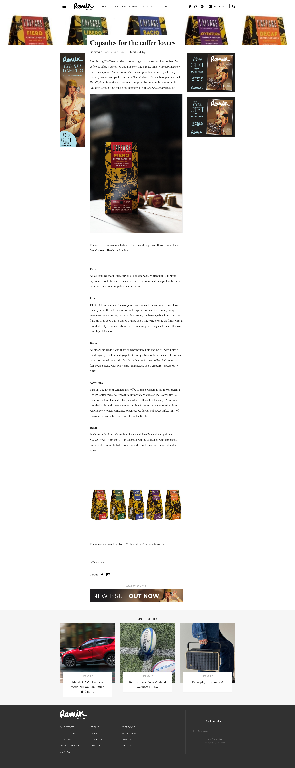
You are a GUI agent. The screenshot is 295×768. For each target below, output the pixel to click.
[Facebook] (189, 6)
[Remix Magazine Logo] (84, 6)
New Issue (105, 6)
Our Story (67, 727)
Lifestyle (148, 6)
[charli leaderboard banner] (136, 595)
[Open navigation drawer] (64, 6)
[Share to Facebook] (102, 575)
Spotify (126, 745)
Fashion (120, 6)
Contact (66, 751)
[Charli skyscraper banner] (72, 100)
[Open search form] (233, 6)
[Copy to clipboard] (108, 575)
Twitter (126, 739)
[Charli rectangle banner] (211, 72)
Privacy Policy (70, 745)
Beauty (134, 6)
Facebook (128, 727)
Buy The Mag (68, 733)
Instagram (128, 733)
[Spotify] (202, 6)
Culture (162, 6)
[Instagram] (195, 6)
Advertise (66, 739)
